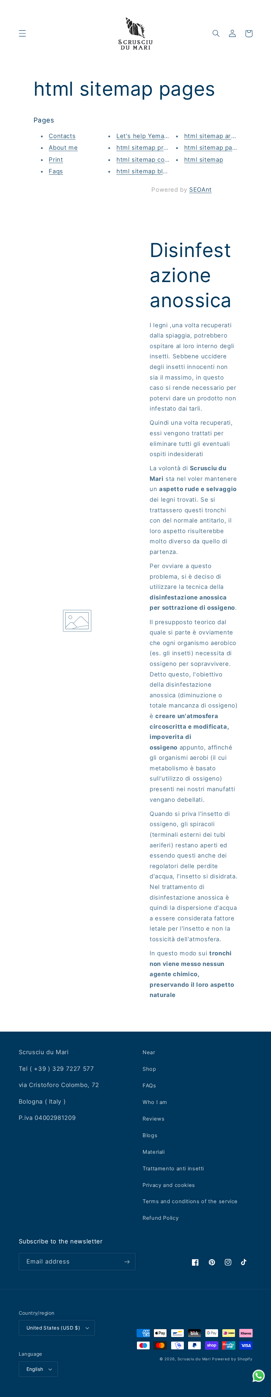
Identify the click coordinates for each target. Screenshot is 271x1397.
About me (63, 147)
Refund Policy (161, 1218)
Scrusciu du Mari (194, 1359)
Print (56, 159)
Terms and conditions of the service (190, 1201)
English (34, 1369)
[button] (22, 33)
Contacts (62, 135)
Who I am (155, 1102)
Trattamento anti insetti (173, 1168)
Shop (149, 1069)
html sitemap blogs (145, 171)
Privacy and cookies (169, 1185)
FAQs (149, 1085)
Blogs (150, 1135)
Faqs (56, 171)
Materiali (154, 1152)
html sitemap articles (215, 135)
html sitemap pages (213, 147)
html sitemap (203, 159)
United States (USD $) (53, 1328)
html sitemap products (150, 147)
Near (149, 1052)
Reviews (153, 1119)
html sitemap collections (153, 159)
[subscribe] (127, 1261)
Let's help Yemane (144, 135)
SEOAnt (200, 189)
